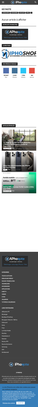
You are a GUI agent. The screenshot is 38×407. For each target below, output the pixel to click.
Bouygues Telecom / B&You (9, 320)
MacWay (4, 333)
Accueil (3, 7)
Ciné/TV (4, 291)
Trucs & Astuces (7, 275)
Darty (3, 325)
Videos (4, 294)
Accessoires (14, 12)
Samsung (4, 347)
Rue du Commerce (7, 344)
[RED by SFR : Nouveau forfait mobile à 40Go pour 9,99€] (19, 182)
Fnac (3, 328)
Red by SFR (5, 341)
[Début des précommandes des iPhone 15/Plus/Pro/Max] (19, 161)
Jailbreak (5, 299)
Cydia (3, 296)
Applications (6, 289)
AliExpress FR (5, 311)
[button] (3, 2)
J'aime (6, 68)
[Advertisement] (19, 102)
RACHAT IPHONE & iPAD (8, 281)
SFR (3, 349)
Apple (27, 12)
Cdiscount (4, 322)
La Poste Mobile (6, 330)
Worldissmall (5, 352)
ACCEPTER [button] (20, 403)
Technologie (6, 283)
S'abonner (32, 68)
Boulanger (5, 314)
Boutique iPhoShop (7, 317)
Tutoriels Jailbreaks (8, 302)
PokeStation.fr (6, 336)
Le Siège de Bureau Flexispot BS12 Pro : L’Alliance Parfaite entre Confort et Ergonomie (17, 144)
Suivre (14, 68)
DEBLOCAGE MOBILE (7, 278)
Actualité (21, 12)
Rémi (13, 148)
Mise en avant (7, 148)
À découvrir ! (5, 12)
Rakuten (4, 339)
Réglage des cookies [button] (9, 403)
